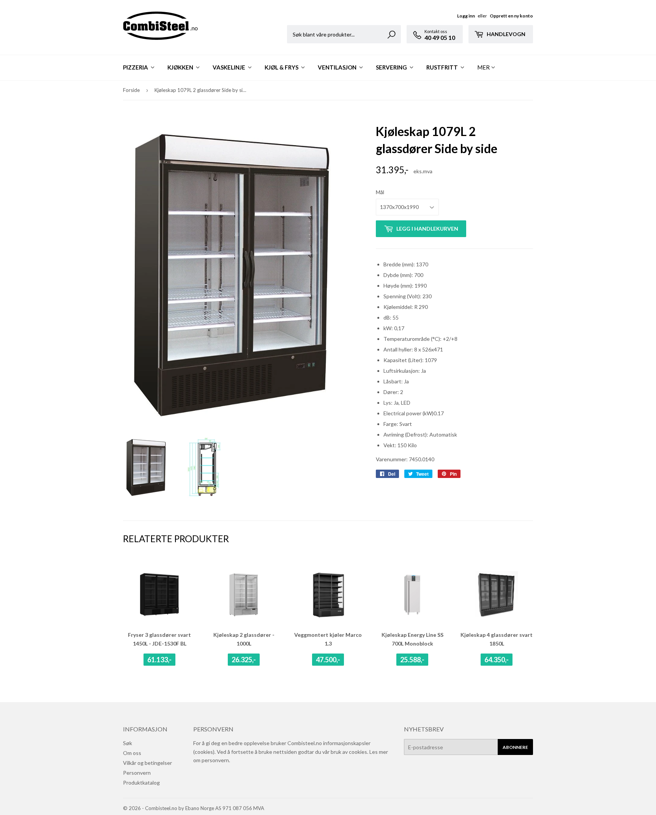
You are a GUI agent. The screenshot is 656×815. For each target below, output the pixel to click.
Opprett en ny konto (511, 16)
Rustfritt (442, 67)
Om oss (132, 753)
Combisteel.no (161, 808)
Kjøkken (180, 67)
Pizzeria (136, 67)
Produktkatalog (141, 782)
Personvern (137, 772)
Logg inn (466, 16)
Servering (392, 67)
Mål (380, 192)
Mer (483, 67)
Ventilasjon (338, 67)
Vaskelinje (229, 67)
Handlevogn (505, 34)
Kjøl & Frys (282, 67)
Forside (131, 90)
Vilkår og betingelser (147, 763)
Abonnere (515, 747)
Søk (127, 743)
